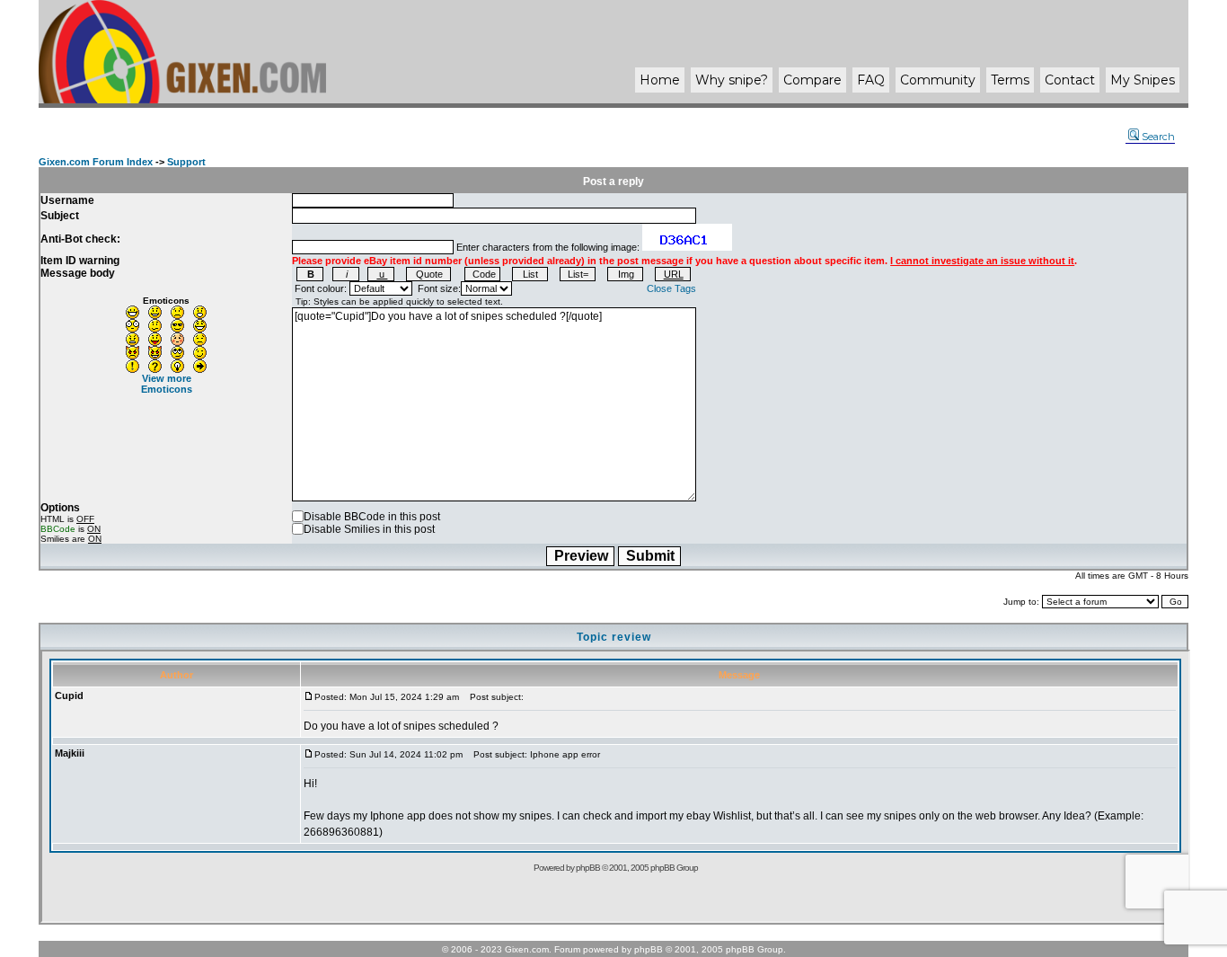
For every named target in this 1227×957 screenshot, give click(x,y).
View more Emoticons (166, 383)
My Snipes (1142, 80)
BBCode (57, 529)
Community (937, 80)
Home (660, 80)
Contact (1070, 80)
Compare (812, 80)
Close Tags (671, 288)
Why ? (731, 80)
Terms (1010, 80)
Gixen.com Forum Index (96, 161)
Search (1158, 136)
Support (186, 161)
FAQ (871, 80)
